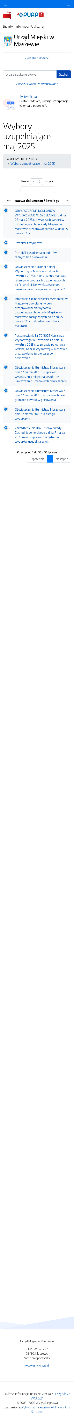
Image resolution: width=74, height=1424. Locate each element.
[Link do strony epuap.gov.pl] (30, 14)
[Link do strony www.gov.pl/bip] (9, 14)
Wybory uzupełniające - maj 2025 (32, 163)
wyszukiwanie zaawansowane (38, 84)
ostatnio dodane (38, 58)
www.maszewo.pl (37, 1366)
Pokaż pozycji (37, 181)
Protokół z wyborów (28, 243)
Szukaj (63, 74)
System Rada (28, 96)
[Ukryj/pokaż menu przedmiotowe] (5, 4)
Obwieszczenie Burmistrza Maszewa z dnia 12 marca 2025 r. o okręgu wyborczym (40, 414)
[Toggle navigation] (68, 4)
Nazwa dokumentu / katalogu (37, 201)
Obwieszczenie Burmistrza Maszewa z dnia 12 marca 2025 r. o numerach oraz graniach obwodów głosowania (40, 395)
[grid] (37, 321)
